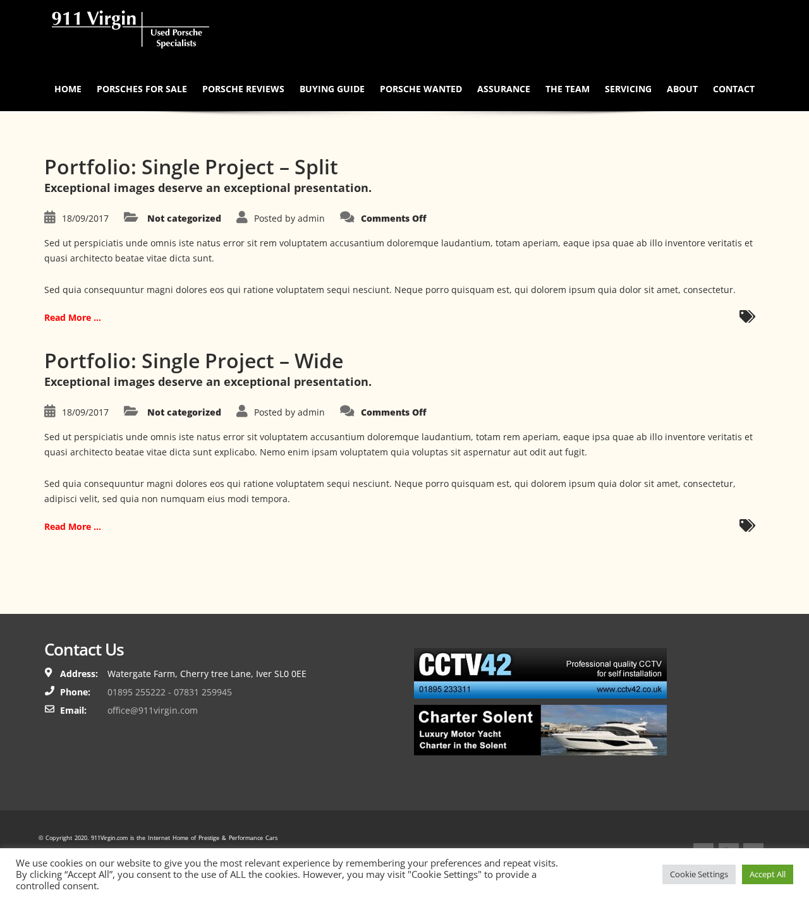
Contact (734, 89)
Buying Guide (332, 89)
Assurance (503, 89)
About (682, 89)
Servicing (628, 89)
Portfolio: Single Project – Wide (193, 360)
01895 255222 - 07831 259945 (169, 692)
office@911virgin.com (152, 710)
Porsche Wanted (421, 89)
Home (68, 89)
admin (311, 218)
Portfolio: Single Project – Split (191, 166)
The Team (567, 89)
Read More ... (72, 317)
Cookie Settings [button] (699, 874)
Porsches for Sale (142, 89)
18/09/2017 (85, 218)
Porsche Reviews (243, 89)
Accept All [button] (768, 874)
